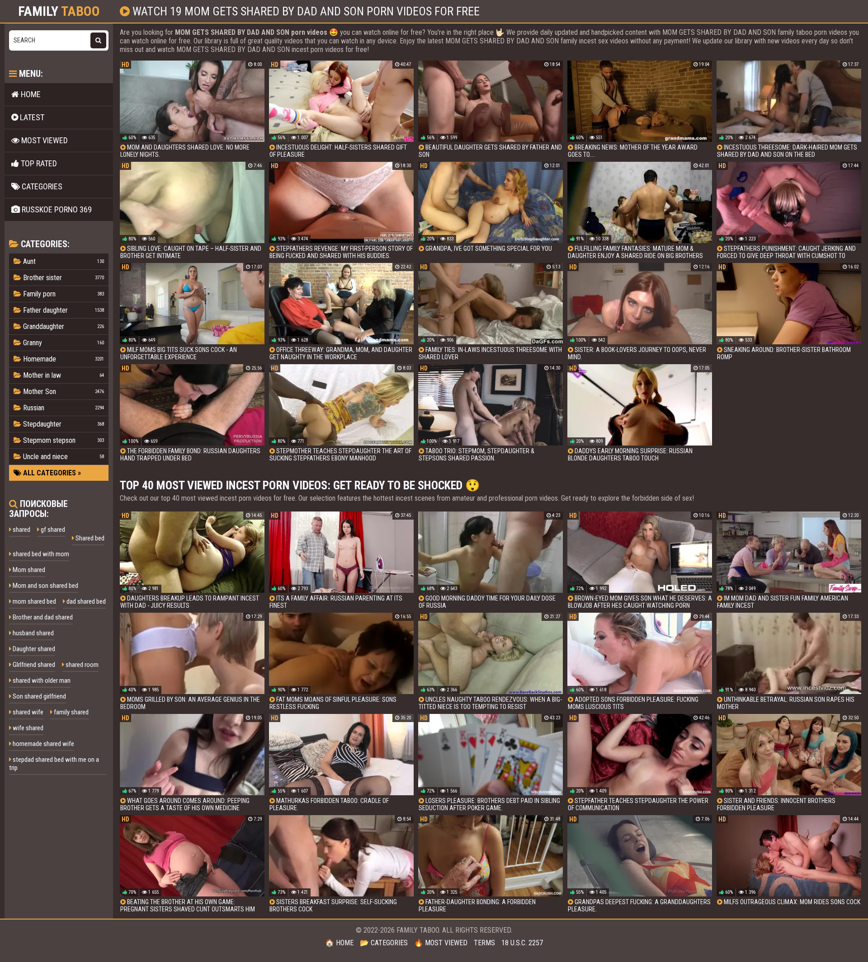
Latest (31, 117)
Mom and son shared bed (44, 586)
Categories (41, 186)
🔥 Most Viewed (440, 943)
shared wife (27, 712)
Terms (484, 943)
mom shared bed (33, 601)
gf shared (52, 530)
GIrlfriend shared (33, 665)
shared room (81, 665)
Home (30, 94)
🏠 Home (339, 943)
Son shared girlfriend (38, 696)
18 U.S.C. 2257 (522, 943)
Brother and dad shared (42, 617)
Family (59, 11)
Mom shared (28, 570)
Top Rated (38, 163)
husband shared (32, 633)
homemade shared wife (42, 744)
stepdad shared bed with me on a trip (54, 764)
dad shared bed (85, 601)
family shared (70, 712)
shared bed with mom (40, 554)
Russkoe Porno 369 (56, 209)
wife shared (27, 728)
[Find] (98, 40)
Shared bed (89, 538)
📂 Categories (384, 943)
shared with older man (41, 680)
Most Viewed (43, 140)
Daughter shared (33, 649)
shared (20, 530)
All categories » (51, 473)
